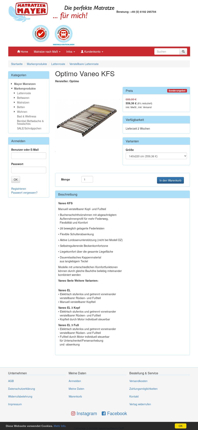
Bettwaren (23, 97)
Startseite (17, 64)
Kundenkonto (92, 51)
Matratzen (23, 102)
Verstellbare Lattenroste (84, 64)
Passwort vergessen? (24, 192)
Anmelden (75, 381)
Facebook (116, 413)
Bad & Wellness (26, 116)
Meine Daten (76, 389)
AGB (11, 381)
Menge (65, 179)
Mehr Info (60, 425)
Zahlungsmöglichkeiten (143, 389)
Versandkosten (138, 381)
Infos (69, 51)
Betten (21, 107)
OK (181, 425)
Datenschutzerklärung (21, 389)
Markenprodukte (37, 64)
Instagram (86, 413)
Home (24, 51)
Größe (130, 150)
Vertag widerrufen (140, 404)
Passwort (17, 164)
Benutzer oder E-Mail (25, 149)
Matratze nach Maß (46, 51)
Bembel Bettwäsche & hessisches (30, 122)
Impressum (15, 404)
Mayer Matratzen (25, 83)
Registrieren (18, 189)
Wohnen (22, 111)
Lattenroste (58, 64)
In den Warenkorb (170, 180)
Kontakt (134, 396)
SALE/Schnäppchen (29, 128)
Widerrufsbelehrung (20, 396)
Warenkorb (75, 396)
